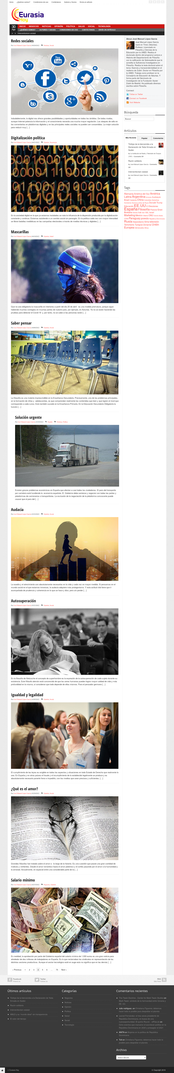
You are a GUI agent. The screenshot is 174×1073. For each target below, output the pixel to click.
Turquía (138, 224)
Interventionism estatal (27, 33)
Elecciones (153, 206)
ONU (151, 215)
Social (91, 26)
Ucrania (147, 224)
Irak (139, 212)
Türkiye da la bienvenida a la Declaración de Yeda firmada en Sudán (142, 147)
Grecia (135, 212)
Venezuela (139, 227)
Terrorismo (129, 224)
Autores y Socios (70, 2)
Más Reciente (131, 137)
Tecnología (104, 26)
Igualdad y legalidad (27, 694)
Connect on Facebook (138, 98)
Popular (144, 138)
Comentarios (158, 138)
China (140, 199)
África (146, 228)
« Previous (16, 969)
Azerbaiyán (156, 197)
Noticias (46, 26)
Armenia (148, 197)
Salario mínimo (23, 880)
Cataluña (133, 200)
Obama (145, 215)
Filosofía (144, 209)
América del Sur (142, 193)
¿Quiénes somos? (23, 2)
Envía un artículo (86, 2)
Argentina (138, 196)
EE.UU (140, 205)
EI (147, 206)
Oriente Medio (158, 216)
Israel (151, 212)
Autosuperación (23, 600)
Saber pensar (21, 323)
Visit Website (135, 102)
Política (70, 26)
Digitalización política (28, 137)
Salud (81, 26)
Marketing (129, 215)
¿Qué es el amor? (24, 788)
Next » (64, 969)
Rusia (128, 221)
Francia (153, 209)
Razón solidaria (135, 160)
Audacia (17, 509)
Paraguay (134, 218)
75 (57, 969)
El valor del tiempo (18, 1018)
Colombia (147, 200)
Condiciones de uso (40, 2)
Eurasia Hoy (13, 1070)
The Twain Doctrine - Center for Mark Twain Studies (141, 998)
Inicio (11, 2)
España (50, 422)
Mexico (139, 215)
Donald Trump (155, 202)
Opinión (58, 26)
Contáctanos (56, 2)
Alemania (128, 193)
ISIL (147, 212)
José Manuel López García (22, 45)
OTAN (126, 219)
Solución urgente (28, 417)
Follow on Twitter (136, 94)
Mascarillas (20, 231)
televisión (154, 221)
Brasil (126, 199)
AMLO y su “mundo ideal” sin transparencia (28, 1014)
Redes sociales (22, 41)
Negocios (34, 26)
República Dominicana (157, 219)
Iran (143, 212)
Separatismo (138, 221)
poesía (145, 218)
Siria (146, 221)
